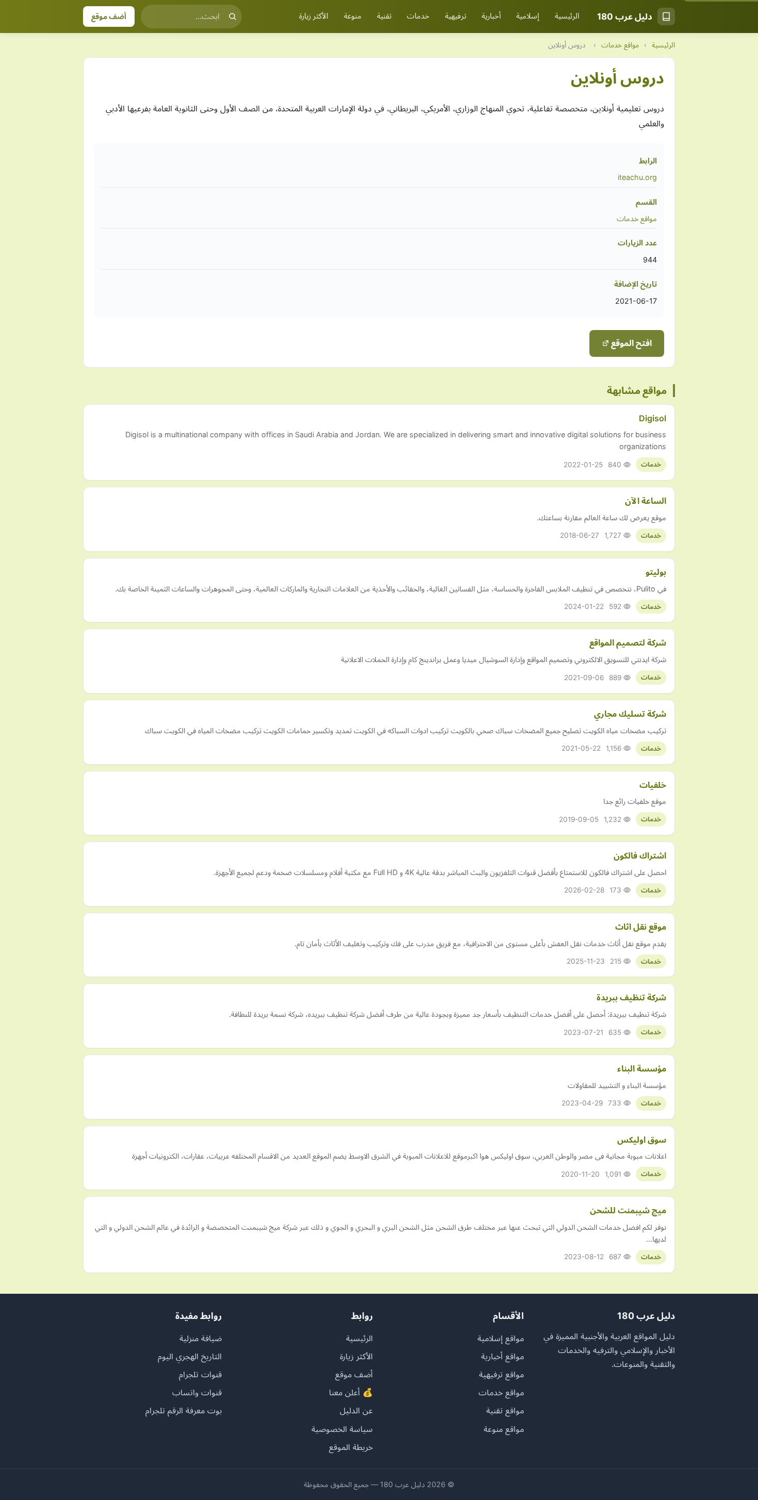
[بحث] (232, 16)
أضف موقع (108, 16)
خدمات (418, 16)
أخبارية (491, 16)
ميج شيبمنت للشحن (628, 1210)
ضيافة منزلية (200, 1338)
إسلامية (527, 16)
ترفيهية (455, 16)
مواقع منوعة (504, 1429)
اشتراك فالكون (640, 855)
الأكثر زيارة (313, 16)
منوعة (352, 16)
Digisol (652, 418)
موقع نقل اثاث (640, 926)
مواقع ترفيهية (501, 1374)
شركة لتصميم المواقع (627, 642)
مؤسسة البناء (641, 1068)
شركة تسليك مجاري (630, 713)
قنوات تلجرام (200, 1374)
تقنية (384, 16)
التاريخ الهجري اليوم (190, 1356)
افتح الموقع (630, 343)
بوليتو (656, 572)
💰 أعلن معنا (351, 1392)
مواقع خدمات (620, 45)
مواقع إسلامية (500, 1338)
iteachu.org (637, 177)
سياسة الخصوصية (342, 1429)
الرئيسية (567, 16)
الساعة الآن (645, 501)
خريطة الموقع (351, 1447)
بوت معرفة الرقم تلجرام (183, 1410)
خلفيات (652, 785)
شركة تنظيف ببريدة (631, 997)
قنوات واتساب (197, 1392)
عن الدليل (356, 1410)
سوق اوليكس (641, 1139)
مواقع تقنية (505, 1410)
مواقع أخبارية (502, 1356)
